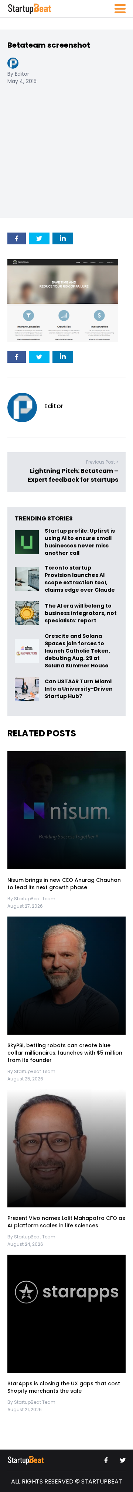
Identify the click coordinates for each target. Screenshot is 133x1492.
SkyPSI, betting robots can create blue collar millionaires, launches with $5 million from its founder (64, 1053)
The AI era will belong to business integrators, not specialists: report (81, 613)
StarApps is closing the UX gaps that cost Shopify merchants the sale (63, 1387)
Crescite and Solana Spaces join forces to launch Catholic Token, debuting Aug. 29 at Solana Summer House (77, 651)
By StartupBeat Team (31, 898)
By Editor (18, 74)
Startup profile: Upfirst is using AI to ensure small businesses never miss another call (80, 542)
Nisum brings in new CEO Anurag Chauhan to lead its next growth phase (64, 884)
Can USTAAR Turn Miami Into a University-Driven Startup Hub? (79, 689)
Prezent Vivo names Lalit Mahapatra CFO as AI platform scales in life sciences (66, 1222)
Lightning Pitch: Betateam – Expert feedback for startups (73, 475)
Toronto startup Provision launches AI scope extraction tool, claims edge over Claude (80, 579)
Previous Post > (102, 462)
